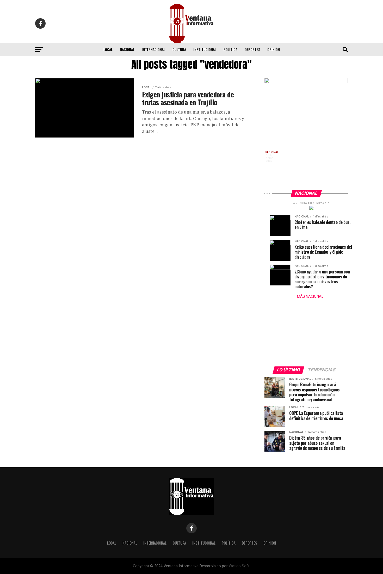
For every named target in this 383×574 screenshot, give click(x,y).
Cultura (179, 49)
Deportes (252, 49)
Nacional (127, 49)
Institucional (204, 49)
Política (230, 49)
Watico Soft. (239, 566)
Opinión (273, 49)
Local (108, 49)
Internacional (153, 49)
